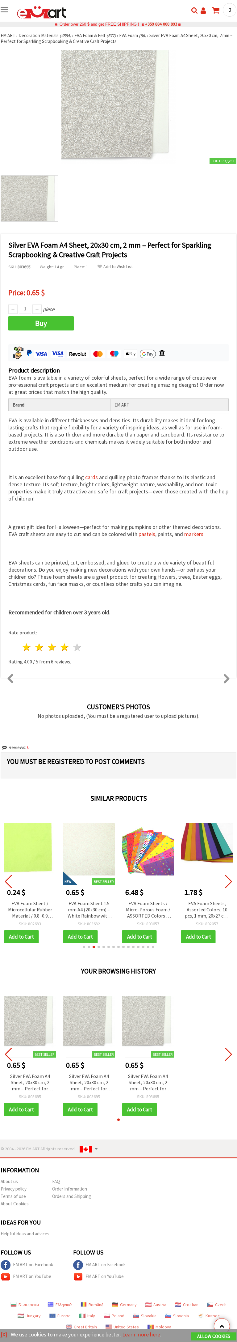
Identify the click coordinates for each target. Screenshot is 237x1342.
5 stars (77, 647)
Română (96, 1304)
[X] (4, 1334)
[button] (84, 947)
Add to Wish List (118, 266)
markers (193, 534)
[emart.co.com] (41, 11)
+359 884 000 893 (161, 24)
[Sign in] (203, 10)
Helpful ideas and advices (25, 1234)
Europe (64, 1316)
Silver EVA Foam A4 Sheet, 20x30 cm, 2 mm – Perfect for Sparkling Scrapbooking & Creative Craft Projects (30, 1083)
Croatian (190, 1304)
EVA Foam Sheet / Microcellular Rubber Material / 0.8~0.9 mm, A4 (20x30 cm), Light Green (30, 910)
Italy (91, 1316)
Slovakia (148, 1316)
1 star (27, 647)
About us (9, 1181)
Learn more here (141, 1334)
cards (91, 477)
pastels (147, 534)
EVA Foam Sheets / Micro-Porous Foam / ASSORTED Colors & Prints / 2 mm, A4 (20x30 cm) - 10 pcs (148, 910)
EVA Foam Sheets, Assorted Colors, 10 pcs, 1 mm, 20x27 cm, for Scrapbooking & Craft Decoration (207, 910)
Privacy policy (14, 1189)
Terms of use (13, 1196)
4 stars (64, 647)
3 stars (52, 647)
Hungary (33, 1316)
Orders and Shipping (71, 1196)
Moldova (163, 1327)
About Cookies (15, 1204)
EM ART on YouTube (32, 1276)
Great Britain (85, 1327)
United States (126, 1327)
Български (29, 1304)
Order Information (69, 1189)
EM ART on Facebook (33, 1264)
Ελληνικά (64, 1304)
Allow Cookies (213, 1336)
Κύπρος (213, 1316)
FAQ (56, 1181)
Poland (118, 1316)
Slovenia (181, 1316)
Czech (221, 1304)
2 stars (39, 647)
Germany (128, 1304)
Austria (159, 1304)
